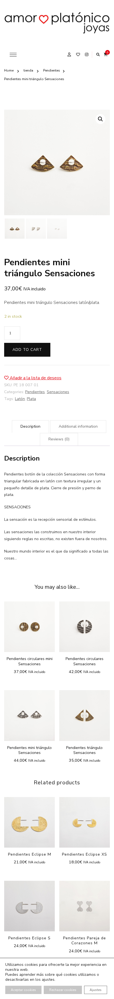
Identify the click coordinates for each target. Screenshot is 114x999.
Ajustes (96, 990)
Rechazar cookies (62, 990)
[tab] (30, 426)
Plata (31, 398)
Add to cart (27, 349)
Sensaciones (58, 392)
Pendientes (35, 392)
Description (30, 426)
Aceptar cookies (23, 990)
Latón (20, 398)
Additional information (78, 426)
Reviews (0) (58, 439)
